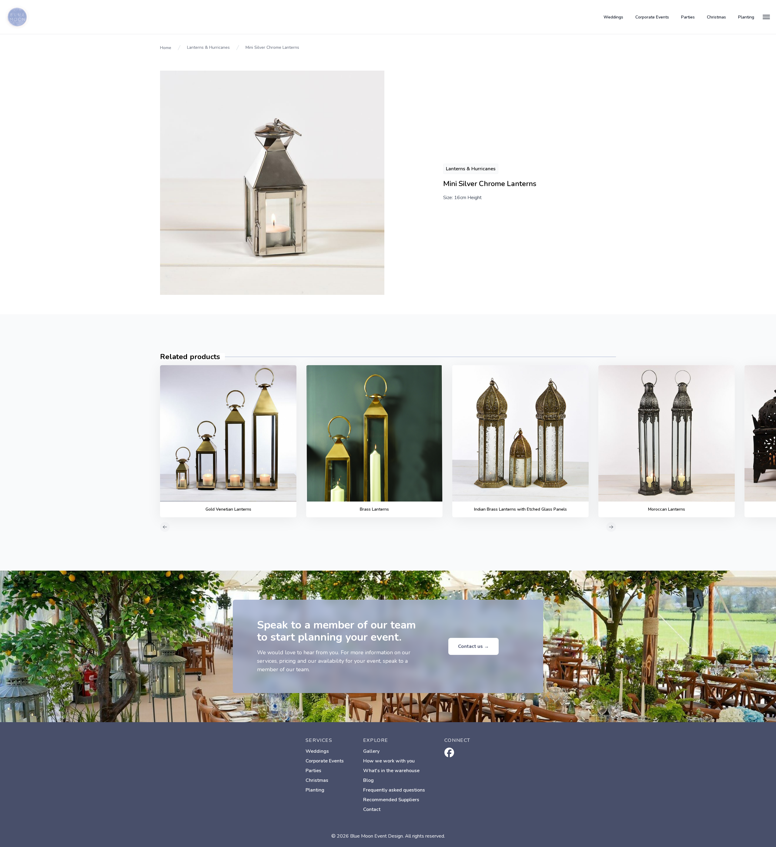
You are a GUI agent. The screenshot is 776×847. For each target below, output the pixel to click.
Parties (688, 17)
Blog (368, 780)
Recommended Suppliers (391, 799)
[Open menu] (766, 17)
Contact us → (473, 646)
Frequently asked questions (394, 790)
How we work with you (389, 761)
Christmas (716, 17)
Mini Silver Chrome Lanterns (272, 47)
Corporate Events (652, 17)
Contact (371, 809)
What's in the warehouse (391, 770)
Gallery (371, 751)
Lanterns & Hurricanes (208, 47)
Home (165, 48)
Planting (746, 17)
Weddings (613, 17)
